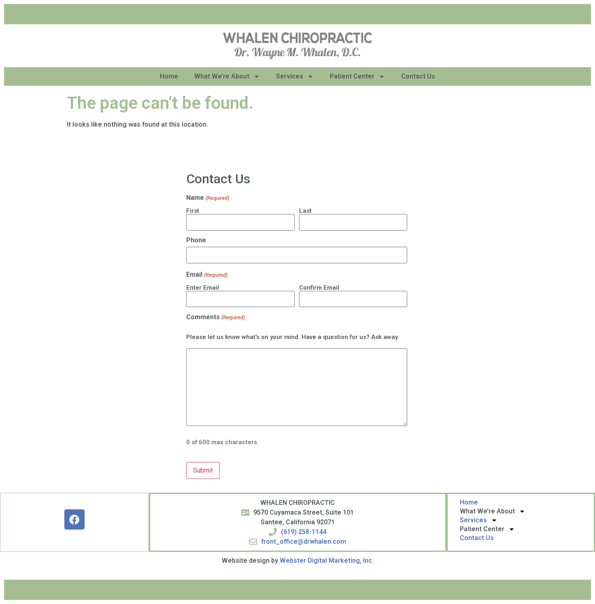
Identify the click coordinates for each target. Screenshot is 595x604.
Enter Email (202, 287)
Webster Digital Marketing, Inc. (327, 560)
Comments (215, 317)
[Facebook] (74, 519)
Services (289, 76)
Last (305, 210)
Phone (196, 240)
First (192, 210)
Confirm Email (319, 287)
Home (169, 76)
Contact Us (418, 76)
